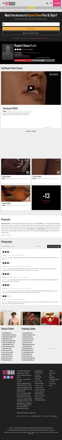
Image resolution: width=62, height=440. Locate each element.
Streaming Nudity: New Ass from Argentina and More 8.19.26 (24, 389)
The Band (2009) (10, 108)
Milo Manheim (28, 350)
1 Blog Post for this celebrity (22, 57)
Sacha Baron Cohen (9, 337)
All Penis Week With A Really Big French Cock (24, 384)
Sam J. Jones (27, 356)
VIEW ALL (51, 416)
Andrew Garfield (28, 360)
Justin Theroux (8, 352)
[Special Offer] (31, 145)
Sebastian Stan (28, 339)
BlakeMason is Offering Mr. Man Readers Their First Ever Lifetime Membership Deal (24, 405)
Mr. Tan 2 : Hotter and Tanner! (24, 380)
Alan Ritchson (28, 348)
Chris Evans (27, 342)
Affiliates (52, 377)
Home (3, 10)
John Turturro (7, 350)
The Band (4, 246)
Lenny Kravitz (8, 356)
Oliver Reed (7, 360)
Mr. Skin (51, 381)
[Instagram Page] (11, 377)
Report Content (40, 396)
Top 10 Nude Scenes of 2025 (24, 376)
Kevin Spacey (8, 358)
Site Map (37, 379)
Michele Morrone (29, 344)
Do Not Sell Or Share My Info (39, 393)
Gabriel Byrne (8, 339)
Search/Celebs (17, 10)
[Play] (31, 88)
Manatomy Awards (23, 373)
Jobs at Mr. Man (52, 384)
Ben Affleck (7, 333)
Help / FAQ (38, 381)
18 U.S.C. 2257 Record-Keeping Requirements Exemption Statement (31, 428)
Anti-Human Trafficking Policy (40, 399)
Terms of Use (45, 38)
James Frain (7, 348)
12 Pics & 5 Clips (53, 246)
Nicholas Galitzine (29, 335)
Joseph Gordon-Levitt (9, 335)
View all (10, 311)
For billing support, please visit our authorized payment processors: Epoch (31, 430)
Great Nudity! (25, 52)
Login (51, 3)
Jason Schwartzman (9, 341)
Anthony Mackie (8, 344)
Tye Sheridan (28, 337)
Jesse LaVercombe (29, 358)
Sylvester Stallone (9, 342)
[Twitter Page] (8, 377)
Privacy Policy (35, 38)
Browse (9, 10)
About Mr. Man (52, 374)
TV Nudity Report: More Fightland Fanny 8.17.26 (24, 400)
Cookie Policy (39, 387)
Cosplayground (54, 379)
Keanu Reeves (8, 354)
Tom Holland (27, 333)
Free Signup (31, 28)
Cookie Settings (40, 390)
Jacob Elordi (27, 346)
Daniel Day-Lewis (8, 346)
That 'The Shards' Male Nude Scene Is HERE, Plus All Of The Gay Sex (24, 395)
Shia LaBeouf (28, 341)
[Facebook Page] (4, 377)
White (31, 52)
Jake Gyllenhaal (28, 352)
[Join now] (57, 3)
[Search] (47, 3)
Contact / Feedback (38, 376)
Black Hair (37, 52)
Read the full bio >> (6, 235)
